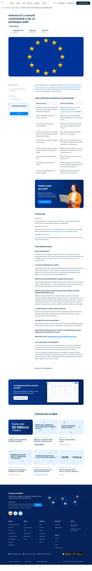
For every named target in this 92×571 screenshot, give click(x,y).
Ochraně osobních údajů (26, 507)
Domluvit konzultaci (83, 3)
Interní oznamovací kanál (41, 237)
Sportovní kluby (27, 533)
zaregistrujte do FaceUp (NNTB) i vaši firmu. (62, 336)
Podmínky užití (28, 561)
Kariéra (56, 544)
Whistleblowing (27, 536)
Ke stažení (41, 527)
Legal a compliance (28, 527)
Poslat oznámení (58, 547)
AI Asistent (10, 530)
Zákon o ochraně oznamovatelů (74, 525)
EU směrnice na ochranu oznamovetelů (75, 529)
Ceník (23, 3)
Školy (25, 530)
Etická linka (10, 527)
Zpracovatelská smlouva (42, 561)
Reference (41, 530)
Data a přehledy (11, 539)
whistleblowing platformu (66, 111)
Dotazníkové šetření (12, 536)
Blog (40, 524)
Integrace (10, 542)
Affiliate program (58, 527)
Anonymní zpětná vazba (13, 524)
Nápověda (41, 539)
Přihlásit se (70, 3)
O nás (56, 541)
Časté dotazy (42, 536)
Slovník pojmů (42, 533)
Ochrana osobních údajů (14, 561)
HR (24, 524)
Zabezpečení (11, 545)
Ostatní (25, 539)
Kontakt (56, 538)
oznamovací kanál (63, 231)
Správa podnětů (11, 533)
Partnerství (57, 524)
